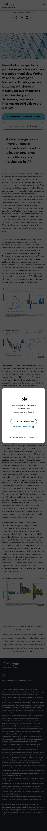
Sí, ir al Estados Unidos (21, 421)
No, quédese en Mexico (22, 427)
